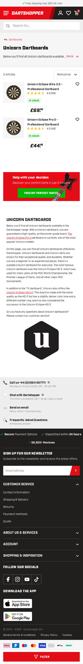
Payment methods (15, 514)
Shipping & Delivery (15, 499)
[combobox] (43, 26)
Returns (8, 507)
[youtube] (27, 579)
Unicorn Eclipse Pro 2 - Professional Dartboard (43, 122)
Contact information (16, 492)
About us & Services (20, 533)
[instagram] (17, 579)
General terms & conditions (19, 635)
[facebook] (8, 579)
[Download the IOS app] (17, 603)
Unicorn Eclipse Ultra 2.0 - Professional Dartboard (44, 87)
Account (10, 544)
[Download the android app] (17, 616)
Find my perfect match (41, 193)
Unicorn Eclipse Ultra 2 (19, 292)
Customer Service (18, 484)
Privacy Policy (49, 635)
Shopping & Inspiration (22, 556)
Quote (7, 521)
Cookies (67, 635)
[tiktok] (36, 579)
